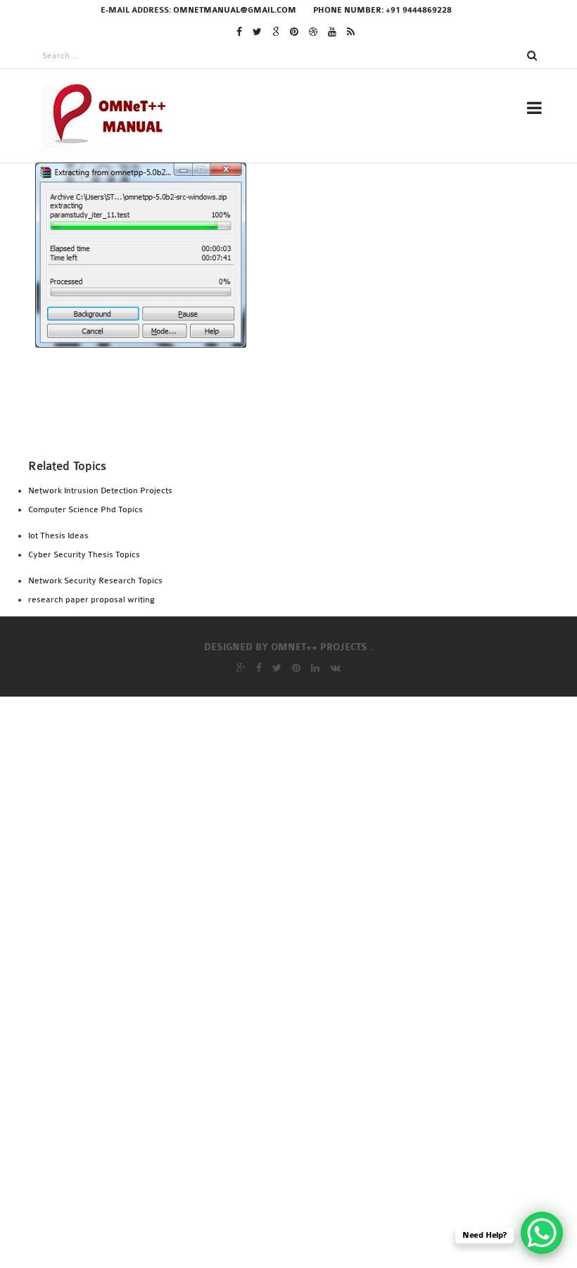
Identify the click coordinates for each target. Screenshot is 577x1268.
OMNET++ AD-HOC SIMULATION (294, 722)
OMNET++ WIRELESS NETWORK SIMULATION (334, 1154)
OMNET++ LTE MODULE (272, 798)
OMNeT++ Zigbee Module (281, 1173)
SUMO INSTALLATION (275, 544)
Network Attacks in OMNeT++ (305, 646)
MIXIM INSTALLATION (278, 506)
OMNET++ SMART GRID (279, 995)
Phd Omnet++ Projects (285, 252)
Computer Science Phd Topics (85, 509)
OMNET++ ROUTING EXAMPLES (299, 919)
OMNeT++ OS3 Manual (279, 881)
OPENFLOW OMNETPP (276, 1211)
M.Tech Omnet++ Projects (294, 290)
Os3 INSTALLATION (270, 525)
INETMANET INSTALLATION (292, 449)
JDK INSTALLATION (270, 468)
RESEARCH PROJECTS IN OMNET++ (308, 188)
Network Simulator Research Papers (320, 703)
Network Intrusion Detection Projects (100, 490)
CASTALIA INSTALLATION (285, 411)
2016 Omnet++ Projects (285, 328)
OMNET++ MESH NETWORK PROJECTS (310, 817)
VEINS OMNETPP (263, 627)
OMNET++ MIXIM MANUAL (279, 836)
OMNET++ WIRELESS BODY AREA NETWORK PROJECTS (330, 1125)
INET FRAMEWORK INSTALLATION (307, 430)
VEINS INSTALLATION (276, 563)
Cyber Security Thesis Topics (84, 554)
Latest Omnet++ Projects (293, 309)
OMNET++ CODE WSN (268, 779)
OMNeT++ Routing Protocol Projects (327, 938)
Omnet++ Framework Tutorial (307, 684)
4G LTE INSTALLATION (277, 392)
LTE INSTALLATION (270, 487)
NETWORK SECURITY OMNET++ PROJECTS (326, 665)
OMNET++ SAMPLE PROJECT (291, 957)
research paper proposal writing (91, 599)
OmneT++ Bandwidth (273, 741)
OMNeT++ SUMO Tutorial (289, 1014)
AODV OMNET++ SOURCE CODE (298, 608)
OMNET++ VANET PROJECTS (291, 1097)
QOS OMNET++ (258, 1192)
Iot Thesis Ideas (58, 535)
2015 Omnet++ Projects (284, 347)
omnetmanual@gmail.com (234, 10)
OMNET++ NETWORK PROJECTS (300, 900)
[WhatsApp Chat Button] (542, 1233)
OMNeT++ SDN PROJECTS (285, 976)
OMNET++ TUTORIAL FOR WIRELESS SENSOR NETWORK (333, 1068)
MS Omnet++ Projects (282, 271)
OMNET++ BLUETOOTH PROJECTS (299, 760)
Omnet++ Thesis (267, 233)
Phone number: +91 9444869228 (382, 10)
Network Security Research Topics (95, 580)
